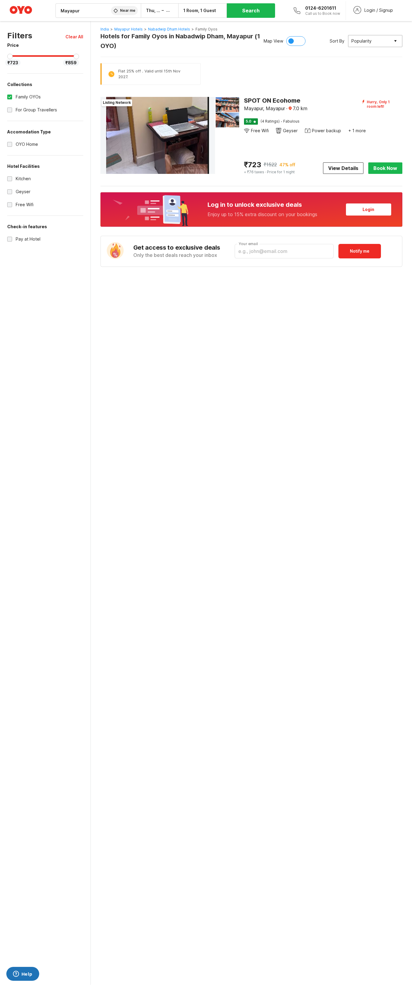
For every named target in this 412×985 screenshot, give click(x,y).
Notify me (359, 251)
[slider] (10, 56)
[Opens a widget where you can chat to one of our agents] (22, 974)
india (104, 29)
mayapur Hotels (128, 29)
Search (251, 11)
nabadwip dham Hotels (169, 29)
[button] (74, 37)
